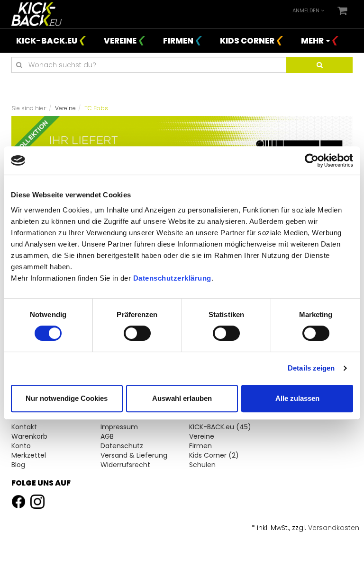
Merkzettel (28, 455)
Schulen (202, 464)
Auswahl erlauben (182, 398)
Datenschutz (121, 446)
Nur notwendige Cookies (67, 398)
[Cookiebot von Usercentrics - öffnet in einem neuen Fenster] (311, 160)
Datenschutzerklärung (172, 278)
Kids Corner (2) (214, 455)
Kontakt (24, 427)
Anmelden (306, 10)
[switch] (137, 333)
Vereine (120, 40)
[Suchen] (319, 65)
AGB (107, 436)
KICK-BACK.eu (46, 40)
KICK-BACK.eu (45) (220, 427)
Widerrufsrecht (125, 464)
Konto (21, 446)
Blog (18, 464)
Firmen (178, 40)
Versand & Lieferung (133, 455)
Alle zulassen (297, 398)
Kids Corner (247, 40)
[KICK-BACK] (36, 13)
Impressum (119, 427)
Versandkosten (333, 527)
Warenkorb (29, 436)
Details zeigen (311, 368)
